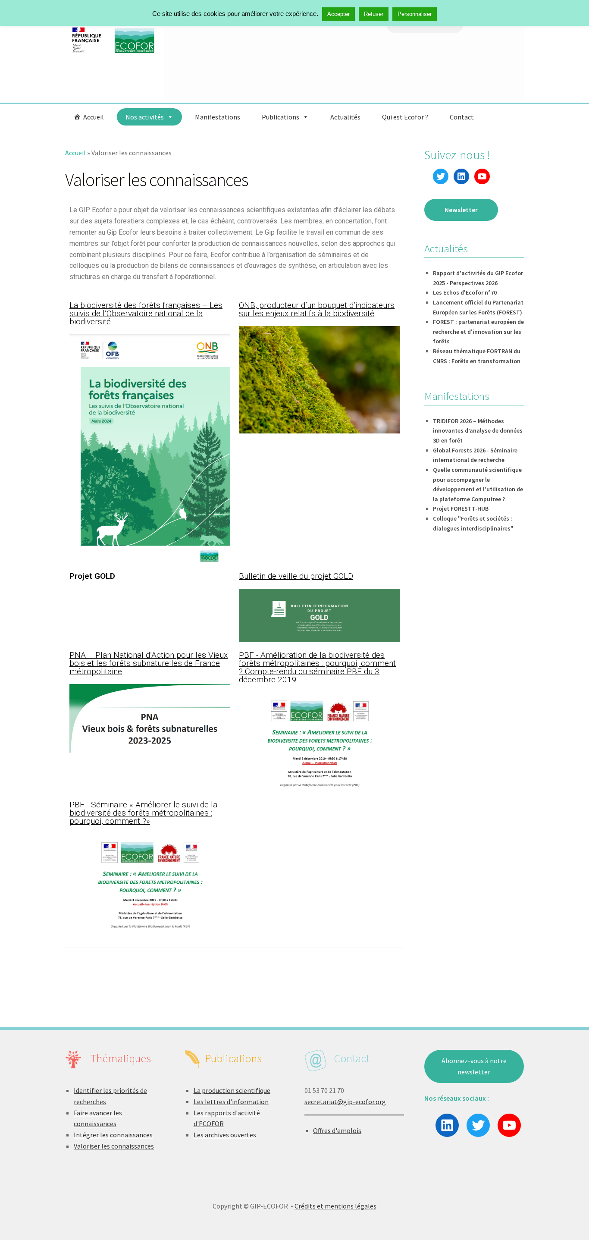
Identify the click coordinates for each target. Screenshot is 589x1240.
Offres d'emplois (337, 1130)
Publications (280, 117)
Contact (462, 117)
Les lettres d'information (231, 1101)
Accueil (93, 117)
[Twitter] (440, 176)
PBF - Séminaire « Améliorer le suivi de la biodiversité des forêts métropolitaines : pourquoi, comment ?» (143, 813)
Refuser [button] (373, 14)
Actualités (345, 117)
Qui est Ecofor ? (405, 117)
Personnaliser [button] (415, 14)
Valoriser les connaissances (114, 1146)
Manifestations (217, 117)
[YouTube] (482, 176)
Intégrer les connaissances (113, 1134)
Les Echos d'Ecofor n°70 (465, 292)
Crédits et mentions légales (335, 1206)
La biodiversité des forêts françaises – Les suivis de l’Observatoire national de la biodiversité (145, 313)
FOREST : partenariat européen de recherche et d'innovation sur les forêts (478, 331)
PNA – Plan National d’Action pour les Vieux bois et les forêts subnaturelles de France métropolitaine (148, 663)
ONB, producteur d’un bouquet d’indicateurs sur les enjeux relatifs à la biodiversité (317, 309)
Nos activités (144, 117)
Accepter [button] (338, 14)
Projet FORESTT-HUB (461, 508)
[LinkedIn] (461, 176)
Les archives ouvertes (225, 1134)
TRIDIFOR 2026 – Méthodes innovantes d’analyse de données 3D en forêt (478, 430)
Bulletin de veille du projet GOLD (296, 576)
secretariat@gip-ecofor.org (345, 1101)
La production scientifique (232, 1090)
